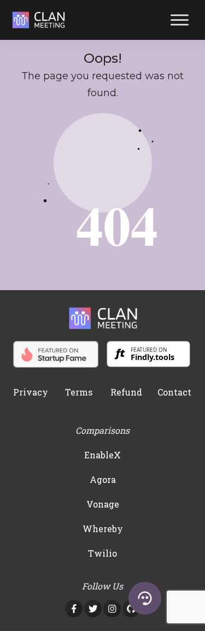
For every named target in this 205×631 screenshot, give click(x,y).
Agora (103, 479)
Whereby (103, 528)
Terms (78, 392)
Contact (174, 392)
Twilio (102, 553)
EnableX (102, 455)
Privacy (30, 392)
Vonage (102, 504)
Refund (126, 392)
